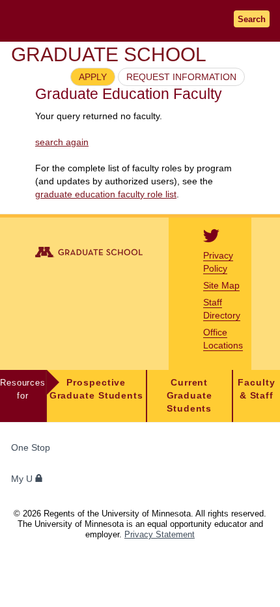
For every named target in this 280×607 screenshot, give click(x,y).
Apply (93, 77)
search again (62, 142)
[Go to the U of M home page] (91, 20)
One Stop (30, 448)
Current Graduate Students (189, 396)
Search (252, 19)
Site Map (221, 285)
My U (23, 479)
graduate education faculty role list (105, 194)
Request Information (181, 77)
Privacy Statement (159, 534)
